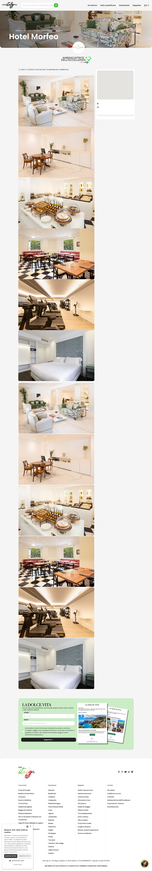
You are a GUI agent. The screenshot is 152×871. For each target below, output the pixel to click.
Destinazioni (124, 5)
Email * (26, 720)
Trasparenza (102, 866)
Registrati (48, 740)
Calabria (51, 797)
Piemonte (52, 827)
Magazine (137, 5)
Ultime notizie (83, 810)
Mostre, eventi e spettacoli (88, 830)
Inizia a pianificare (108, 5)
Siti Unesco (82, 803)
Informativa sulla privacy (34, 735)
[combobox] (27, 827)
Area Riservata (112, 807)
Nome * (26, 712)
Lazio (50, 810)
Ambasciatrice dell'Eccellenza (118, 800)
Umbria (51, 847)
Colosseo (22, 797)
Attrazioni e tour (84, 800)
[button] (17, 860)
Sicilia (50, 837)
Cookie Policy (73, 866)
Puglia (50, 830)
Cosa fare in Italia (84, 823)
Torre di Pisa (23, 803)
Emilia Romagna (54, 803)
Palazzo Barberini (25, 813)
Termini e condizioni (88, 866)
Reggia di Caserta (25, 810)
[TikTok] (128, 772)
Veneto (51, 853)
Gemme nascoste (84, 793)
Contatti (110, 797)
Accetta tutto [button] (10, 856)
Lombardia (52, 817)
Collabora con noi (114, 793)
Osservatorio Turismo (115, 803)
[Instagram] (122, 772)
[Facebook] (118, 772)
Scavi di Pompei (24, 790)
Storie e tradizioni (84, 833)
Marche (51, 820)
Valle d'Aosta (53, 850)
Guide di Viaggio (84, 807)
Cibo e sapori (83, 820)
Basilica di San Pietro (26, 793)
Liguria (50, 813)
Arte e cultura (83, 817)
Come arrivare (83, 797)
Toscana (51, 840)
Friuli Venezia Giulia (55, 807)
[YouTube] (125, 772)
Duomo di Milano (24, 800)
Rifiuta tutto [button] (25, 856)
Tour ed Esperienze (85, 813)
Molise (50, 823)
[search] (56, 5)
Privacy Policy (13, 852)
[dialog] (17, 846)
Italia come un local (85, 790)
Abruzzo (51, 790)
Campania (52, 800)
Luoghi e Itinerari (84, 827)
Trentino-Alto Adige (56, 843)
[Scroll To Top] (148, 868)
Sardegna (52, 833)
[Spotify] (132, 772)
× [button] (30, 826)
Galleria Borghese (25, 807)
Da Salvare (92, 5)
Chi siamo (111, 790)
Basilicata (52, 793)
